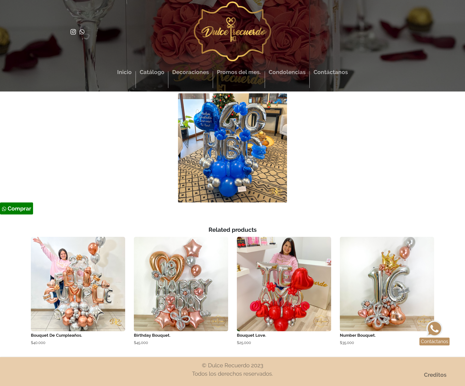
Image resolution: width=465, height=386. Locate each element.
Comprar (18, 208)
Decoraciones (190, 72)
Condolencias (287, 72)
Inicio (124, 72)
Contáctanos (331, 72)
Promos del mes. (239, 72)
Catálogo (152, 72)
